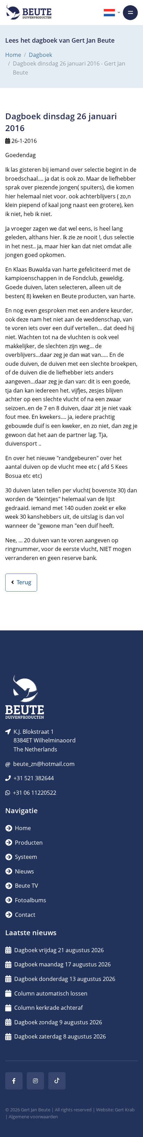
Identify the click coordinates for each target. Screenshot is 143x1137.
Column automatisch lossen (50, 993)
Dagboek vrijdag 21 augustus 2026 (59, 950)
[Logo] (28, 12)
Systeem (25, 857)
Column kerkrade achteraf (48, 1007)
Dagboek (40, 55)
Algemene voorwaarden (33, 1116)
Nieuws (24, 871)
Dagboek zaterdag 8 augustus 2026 (60, 1036)
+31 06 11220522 (34, 792)
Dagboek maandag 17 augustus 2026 (62, 964)
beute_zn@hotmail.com (44, 764)
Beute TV (26, 885)
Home (13, 55)
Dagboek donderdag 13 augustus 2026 (64, 979)
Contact (24, 915)
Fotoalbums (30, 900)
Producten (28, 842)
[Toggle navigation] (130, 12)
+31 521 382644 (34, 778)
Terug (23, 582)
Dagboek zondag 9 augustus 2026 (58, 1022)
